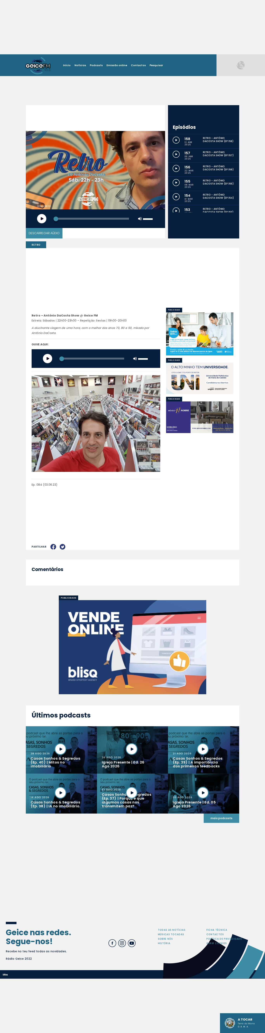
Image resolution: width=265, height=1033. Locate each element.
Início (67, 65)
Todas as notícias (171, 930)
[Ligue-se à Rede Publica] (199, 333)
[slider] (148, 218)
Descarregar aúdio (44, 233)
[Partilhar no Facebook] (53, 547)
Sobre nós (165, 938)
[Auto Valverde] (199, 378)
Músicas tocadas (171, 934)
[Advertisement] (132, 27)
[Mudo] (140, 219)
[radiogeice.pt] (37, 65)
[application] (95, 218)
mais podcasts (221, 818)
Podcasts (96, 65)
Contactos (138, 65)
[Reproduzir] (41, 218)
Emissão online (117, 65)
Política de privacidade (224, 938)
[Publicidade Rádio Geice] (241, 65)
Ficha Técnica (216, 930)
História (164, 943)
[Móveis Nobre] (199, 417)
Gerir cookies (216, 943)
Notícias (80, 65)
